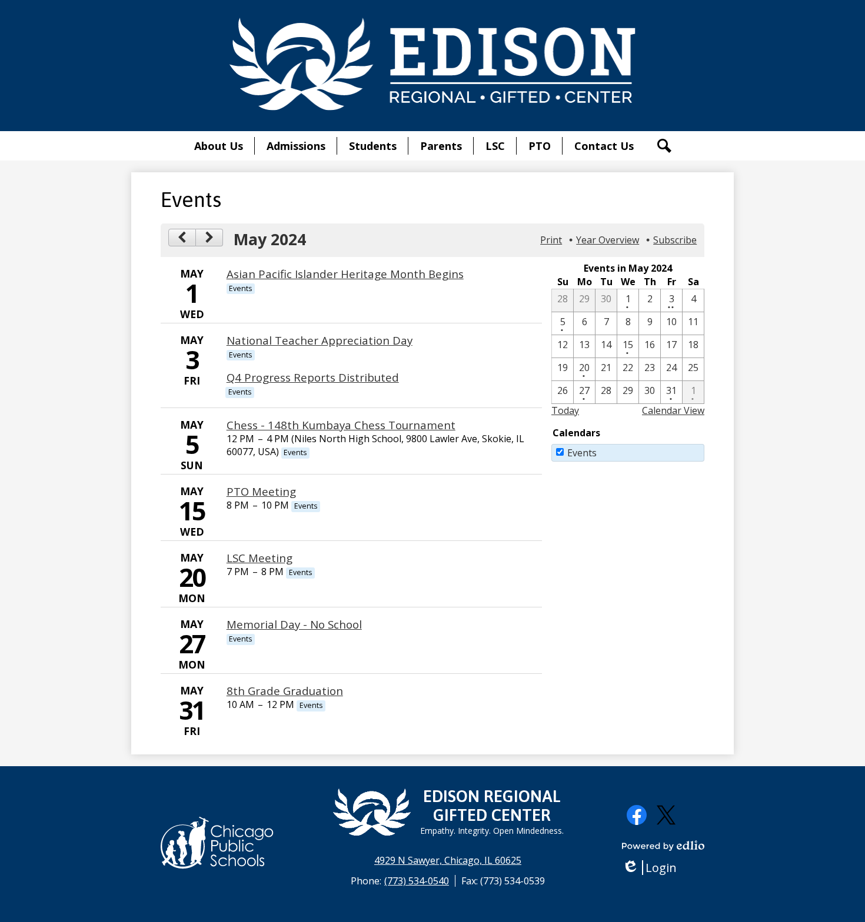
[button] (218, 146)
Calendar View (673, 410)
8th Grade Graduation (285, 690)
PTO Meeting (261, 491)
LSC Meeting (259, 557)
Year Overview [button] (607, 239)
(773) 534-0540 (416, 881)
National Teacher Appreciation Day (319, 340)
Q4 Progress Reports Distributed (313, 377)
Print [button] (551, 239)
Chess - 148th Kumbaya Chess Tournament (341, 424)
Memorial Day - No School (294, 624)
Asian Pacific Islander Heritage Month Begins (345, 273)
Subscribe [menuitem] (675, 239)
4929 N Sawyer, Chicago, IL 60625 (447, 860)
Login (653, 867)
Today (565, 410)
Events (582, 452)
